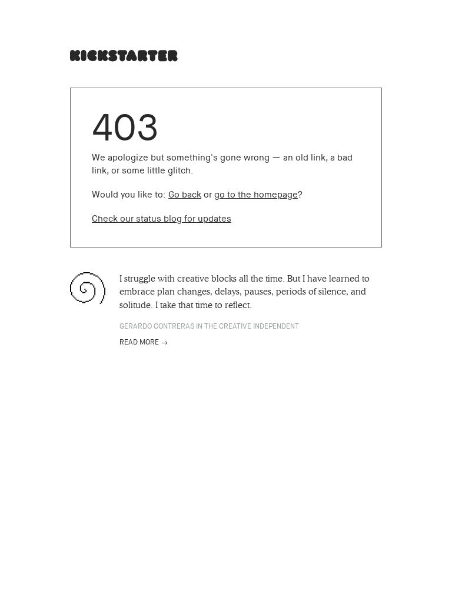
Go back (184, 194)
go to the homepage (256, 194)
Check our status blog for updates (161, 219)
